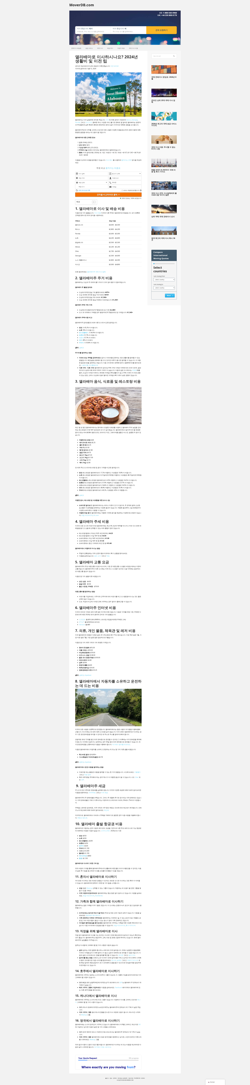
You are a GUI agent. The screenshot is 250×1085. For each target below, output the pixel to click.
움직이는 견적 (126, 160)
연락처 (115, 1078)
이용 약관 (130, 1078)
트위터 (143, 1078)
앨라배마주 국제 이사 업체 (96, 272)
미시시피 (89, 122)
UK (139, 1024)
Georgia (135, 120)
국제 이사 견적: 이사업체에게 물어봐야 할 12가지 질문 (164, 194)
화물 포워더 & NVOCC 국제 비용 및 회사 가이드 (163, 171)
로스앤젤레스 (83, 332)
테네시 (128, 120)
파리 (80, 340)
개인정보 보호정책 (122, 1078)
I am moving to (158, 284)
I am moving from (159, 276)
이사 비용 (97, 213)
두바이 (81, 343)
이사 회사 (109, 160)
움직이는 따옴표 (113, 168)
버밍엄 (134, 370)
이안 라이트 (114, 66)
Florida (77, 122)
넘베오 (81, 762)
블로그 (107, 1078)
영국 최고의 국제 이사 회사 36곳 (163, 239)
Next (169, 295)
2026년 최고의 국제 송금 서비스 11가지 (164, 124)
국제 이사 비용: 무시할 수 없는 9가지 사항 (163, 148)
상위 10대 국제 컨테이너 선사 (163, 216)
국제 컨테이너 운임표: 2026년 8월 (163, 78)
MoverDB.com (81, 5)
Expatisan (88, 762)
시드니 (81, 338)
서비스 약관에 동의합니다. (131, 190)
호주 (120, 982)
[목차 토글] (93, 202)
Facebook (137, 1078)
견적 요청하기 (161, 30)
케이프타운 (83, 856)
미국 (107, 120)
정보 (111, 1078)
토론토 (81, 335)
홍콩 (80, 858)
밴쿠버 (81, 846)
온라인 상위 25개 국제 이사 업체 (163, 101)
